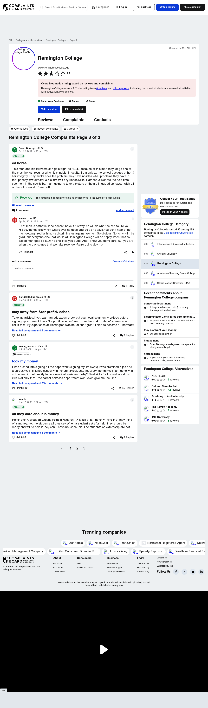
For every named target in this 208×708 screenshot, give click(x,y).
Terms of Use (143, 563)
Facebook (176, 572)
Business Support (114, 568)
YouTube (193, 572)
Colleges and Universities (178, 233)
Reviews (45, 120)
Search (41, 7)
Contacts (102, 120)
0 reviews (101, 89)
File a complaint (74, 109)
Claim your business (116, 572)
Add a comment (125, 210)
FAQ (79, 563)
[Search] (63, 7)
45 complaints (121, 89)
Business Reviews (165, 566)
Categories (102, 7)
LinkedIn (201, 572)
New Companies (164, 562)
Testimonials (59, 572)
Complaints (73, 120)
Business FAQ (113, 563)
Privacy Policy (143, 568)
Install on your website (175, 212)
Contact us (58, 568)
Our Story (57, 563)
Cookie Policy (143, 572)
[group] (19, 129)
